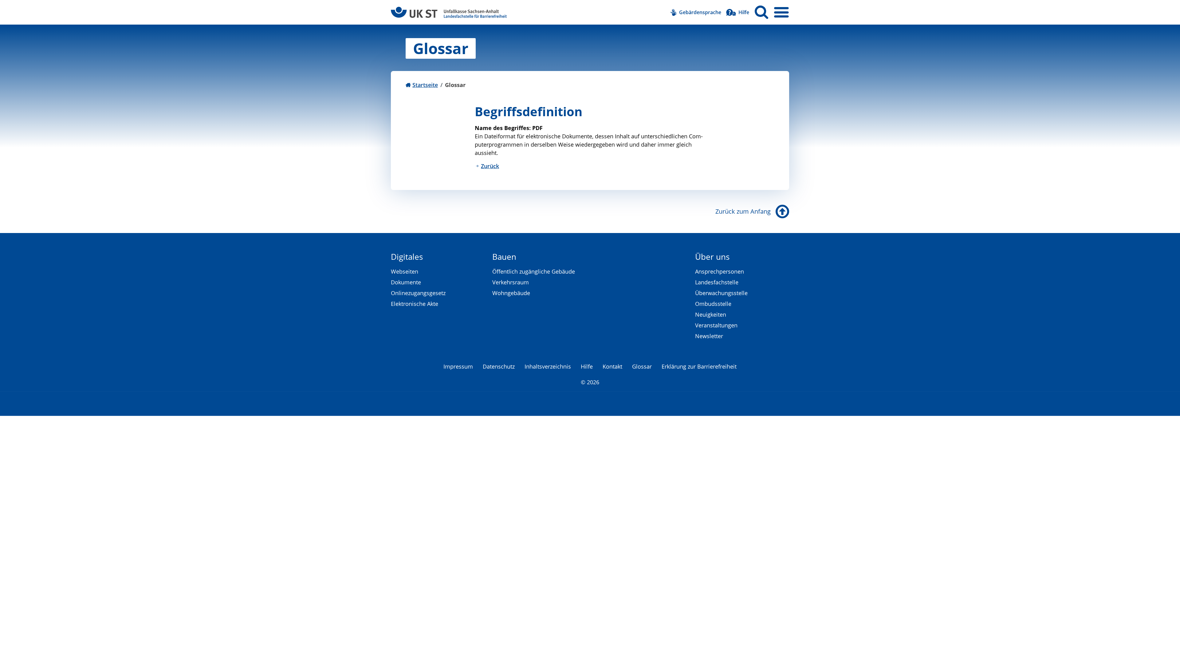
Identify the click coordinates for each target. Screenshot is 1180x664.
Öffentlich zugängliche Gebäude (533, 271)
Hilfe (587, 366)
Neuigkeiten (710, 314)
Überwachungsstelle (721, 293)
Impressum (458, 366)
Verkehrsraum (510, 282)
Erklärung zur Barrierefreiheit (699, 366)
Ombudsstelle (713, 303)
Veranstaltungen (716, 325)
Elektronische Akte (414, 303)
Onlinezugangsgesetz (418, 293)
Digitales (407, 256)
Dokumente (406, 282)
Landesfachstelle (716, 282)
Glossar (642, 366)
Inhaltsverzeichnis (548, 366)
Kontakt (612, 366)
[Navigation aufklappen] (781, 12)
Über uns (712, 256)
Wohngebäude (511, 293)
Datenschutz (499, 366)
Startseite (425, 85)
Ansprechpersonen (719, 271)
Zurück (490, 166)
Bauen (504, 256)
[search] (761, 12)
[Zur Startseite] (449, 12)
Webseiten (404, 271)
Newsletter (709, 336)
